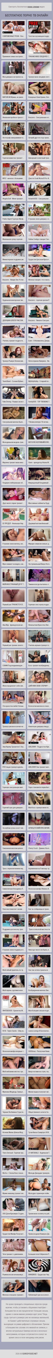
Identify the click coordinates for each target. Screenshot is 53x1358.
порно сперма (33, 7)
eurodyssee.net (30, 1353)
